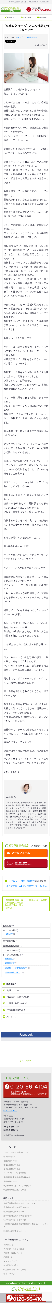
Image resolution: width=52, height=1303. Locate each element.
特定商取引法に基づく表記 (14, 1269)
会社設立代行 (9, 1156)
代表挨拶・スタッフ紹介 (18, 997)
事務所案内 (11, 984)
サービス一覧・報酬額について (16, 1152)
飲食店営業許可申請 (11, 1165)
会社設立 (20, 37)
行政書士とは (9, 1257)
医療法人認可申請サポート (14, 1231)
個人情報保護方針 (10, 1265)
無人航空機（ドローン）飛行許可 (17, 1186)
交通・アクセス (14, 990)
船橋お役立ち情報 (11, 946)
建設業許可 (10, 963)
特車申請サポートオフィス (14, 1220)
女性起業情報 (32, 37)
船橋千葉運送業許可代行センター (17, 1216)
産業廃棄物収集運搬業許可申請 (16, 1177)
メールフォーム (21, 852)
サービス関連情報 (11, 955)
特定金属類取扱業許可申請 (14, 1190)
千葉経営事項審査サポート (14, 1211)
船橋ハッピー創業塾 (38, 900)
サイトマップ (9, 1274)
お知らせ (7, 926)
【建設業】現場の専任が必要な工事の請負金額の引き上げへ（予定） (14, 904)
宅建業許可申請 (10, 1161)
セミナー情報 (9, 930)
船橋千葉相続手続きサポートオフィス (19, 1203)
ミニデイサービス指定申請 (14, 1173)
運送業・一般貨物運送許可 (16, 968)
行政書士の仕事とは (16, 1010)
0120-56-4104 (19, 863)
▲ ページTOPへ (26, 1061)
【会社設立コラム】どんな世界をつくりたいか (26, 886)
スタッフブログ (10, 950)
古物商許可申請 (10, 1181)
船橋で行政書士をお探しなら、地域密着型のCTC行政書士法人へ (30, 2)
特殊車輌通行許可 (12, 972)
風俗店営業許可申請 (11, 1169)
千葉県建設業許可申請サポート (16, 1207)
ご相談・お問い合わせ (17, 1003)
